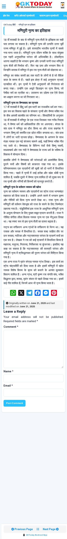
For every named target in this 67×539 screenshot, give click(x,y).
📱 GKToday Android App (35, 535)
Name (8, 371)
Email (8, 385)
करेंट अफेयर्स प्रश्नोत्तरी (24, 15)
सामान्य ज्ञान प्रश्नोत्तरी (49, 15)
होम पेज (6, 15)
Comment (11, 326)
